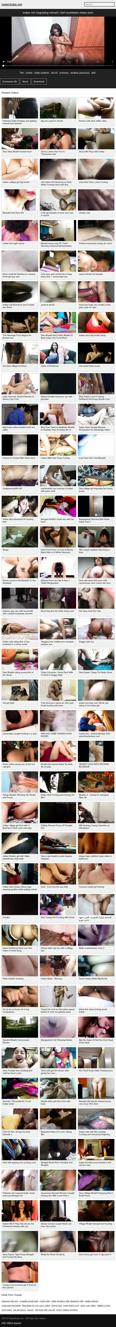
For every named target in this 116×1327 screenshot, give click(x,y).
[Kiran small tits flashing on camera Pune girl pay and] (20, 261)
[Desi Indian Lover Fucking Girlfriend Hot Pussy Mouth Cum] (96, 383)
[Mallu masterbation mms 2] (96, 935)
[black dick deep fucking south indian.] (96, 996)
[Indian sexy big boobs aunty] (96, 322)
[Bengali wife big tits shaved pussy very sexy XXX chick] (96, 1088)
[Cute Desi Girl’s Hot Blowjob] (96, 445)
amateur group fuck (80, 72)
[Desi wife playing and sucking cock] (20, 1149)
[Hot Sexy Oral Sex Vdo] (96, 598)
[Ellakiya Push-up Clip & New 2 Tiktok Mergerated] (58, 567)
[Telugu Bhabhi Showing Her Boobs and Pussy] (20, 782)
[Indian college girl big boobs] (20, 169)
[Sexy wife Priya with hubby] (96, 138)
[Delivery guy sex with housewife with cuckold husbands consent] (20, 598)
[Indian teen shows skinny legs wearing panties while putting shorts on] (20, 874)
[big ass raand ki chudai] (58, 108)
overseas (64, 72)
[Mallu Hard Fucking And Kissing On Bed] (58, 782)
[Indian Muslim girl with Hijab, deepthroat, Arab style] (20, 843)
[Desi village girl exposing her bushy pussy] (96, 475)
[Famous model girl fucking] (96, 874)
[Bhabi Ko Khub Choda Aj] (58, 1241)
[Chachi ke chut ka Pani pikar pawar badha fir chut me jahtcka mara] (58, 996)
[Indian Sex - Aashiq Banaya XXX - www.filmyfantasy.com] (96, 720)
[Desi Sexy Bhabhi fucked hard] (20, 138)
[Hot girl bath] (20, 690)
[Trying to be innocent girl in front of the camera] (20, 1272)
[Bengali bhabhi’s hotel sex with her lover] (58, 506)
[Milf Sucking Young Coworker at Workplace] (96, 812)
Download (39, 81)
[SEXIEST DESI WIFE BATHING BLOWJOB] (96, 751)
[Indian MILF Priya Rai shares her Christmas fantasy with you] (20, 1210)
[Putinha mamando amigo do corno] (96, 230)
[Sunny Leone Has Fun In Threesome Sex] (58, 138)
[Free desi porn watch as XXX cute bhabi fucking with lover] (58, 690)
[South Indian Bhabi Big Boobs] (96, 965)
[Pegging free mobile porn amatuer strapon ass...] (58, 628)
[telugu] (20, 537)
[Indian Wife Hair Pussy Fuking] (58, 445)
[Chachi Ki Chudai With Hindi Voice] (20, 445)
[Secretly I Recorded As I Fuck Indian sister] (20, 1088)
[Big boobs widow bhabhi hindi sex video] (20, 414)
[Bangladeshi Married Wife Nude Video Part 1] (96, 506)
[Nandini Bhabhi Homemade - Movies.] (20, 1027)
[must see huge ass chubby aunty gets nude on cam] (96, 291)
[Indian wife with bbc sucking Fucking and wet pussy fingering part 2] (96, 1119)
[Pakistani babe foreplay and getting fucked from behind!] (20, 108)
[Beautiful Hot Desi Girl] (20, 200)
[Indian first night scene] (20, 230)
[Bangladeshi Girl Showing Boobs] (58, 1027)
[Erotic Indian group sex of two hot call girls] (20, 751)
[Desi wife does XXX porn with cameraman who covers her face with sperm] (96, 567)
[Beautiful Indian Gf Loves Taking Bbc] (58, 1119)
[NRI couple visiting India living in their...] (96, 537)
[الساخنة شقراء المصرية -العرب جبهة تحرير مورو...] (96, 904)
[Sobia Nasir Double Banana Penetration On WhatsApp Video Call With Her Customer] (96, 414)
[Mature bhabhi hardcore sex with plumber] (58, 383)
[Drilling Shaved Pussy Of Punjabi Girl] (58, 812)
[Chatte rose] (96, 200)
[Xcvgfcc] (20, 904)
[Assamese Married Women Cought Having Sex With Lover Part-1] (58, 1180)
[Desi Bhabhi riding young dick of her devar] (20, 659)
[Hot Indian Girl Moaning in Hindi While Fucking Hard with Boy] (58, 169)
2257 (4, 1323)
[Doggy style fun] (96, 628)
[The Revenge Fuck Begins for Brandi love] (20, 322)
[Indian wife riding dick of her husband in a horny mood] (20, 628)
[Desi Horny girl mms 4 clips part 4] (96, 1241)
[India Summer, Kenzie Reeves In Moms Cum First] (20, 383)
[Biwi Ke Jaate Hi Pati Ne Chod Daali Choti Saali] (96, 1027)
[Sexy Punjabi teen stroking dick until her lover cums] (20, 1057)
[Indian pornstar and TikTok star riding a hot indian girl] (96, 690)
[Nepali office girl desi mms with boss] (58, 1088)
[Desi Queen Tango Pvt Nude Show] (96, 659)
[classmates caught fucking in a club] (20, 720)
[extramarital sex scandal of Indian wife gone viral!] (58, 475)
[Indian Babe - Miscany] (58, 965)
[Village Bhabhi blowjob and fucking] (96, 1210)
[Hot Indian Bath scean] (96, 353)
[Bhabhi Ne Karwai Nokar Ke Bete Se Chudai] (58, 751)
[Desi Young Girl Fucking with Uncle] (58, 904)
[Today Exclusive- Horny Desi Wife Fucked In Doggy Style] (58, 659)
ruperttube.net (12, 4)
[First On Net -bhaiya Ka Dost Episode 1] (20, 1119)
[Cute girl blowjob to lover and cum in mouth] (58, 200)
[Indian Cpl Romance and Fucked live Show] (20, 291)
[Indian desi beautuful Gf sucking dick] (20, 506)
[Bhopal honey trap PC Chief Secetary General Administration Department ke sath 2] (58, 230)
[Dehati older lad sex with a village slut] (58, 935)
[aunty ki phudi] (58, 291)
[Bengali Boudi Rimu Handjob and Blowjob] (58, 1149)
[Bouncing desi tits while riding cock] (58, 598)
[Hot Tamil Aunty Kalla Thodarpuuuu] (96, 1057)
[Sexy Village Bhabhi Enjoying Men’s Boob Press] (96, 1180)
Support (17, 1323)
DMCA (10, 1323)
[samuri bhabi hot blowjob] (96, 261)
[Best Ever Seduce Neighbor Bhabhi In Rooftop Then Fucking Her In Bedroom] (58, 414)
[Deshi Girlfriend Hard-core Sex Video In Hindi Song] (20, 935)
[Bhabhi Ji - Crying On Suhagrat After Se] (96, 782)
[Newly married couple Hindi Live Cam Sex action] (58, 1210)
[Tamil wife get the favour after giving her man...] (58, 1057)
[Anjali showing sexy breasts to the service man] (96, 1149)
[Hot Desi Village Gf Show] (20, 353)
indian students (41, 72)
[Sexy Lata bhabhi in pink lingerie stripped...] (58, 843)
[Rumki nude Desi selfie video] (96, 108)
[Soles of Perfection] (58, 353)
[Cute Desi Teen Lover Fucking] (96, 169)
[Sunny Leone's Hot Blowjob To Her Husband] (20, 567)
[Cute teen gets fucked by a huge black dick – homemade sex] (58, 261)
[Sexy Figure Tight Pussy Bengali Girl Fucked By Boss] (20, 1241)
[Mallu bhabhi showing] (20, 965)
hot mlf (54, 72)
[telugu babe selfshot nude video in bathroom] (96, 843)
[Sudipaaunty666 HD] (20, 475)
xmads (29, 72)
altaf (93, 72)
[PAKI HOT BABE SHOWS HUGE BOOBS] (58, 720)
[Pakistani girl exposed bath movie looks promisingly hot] (20, 1180)
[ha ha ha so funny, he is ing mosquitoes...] (20, 996)
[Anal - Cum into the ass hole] (58, 874)
